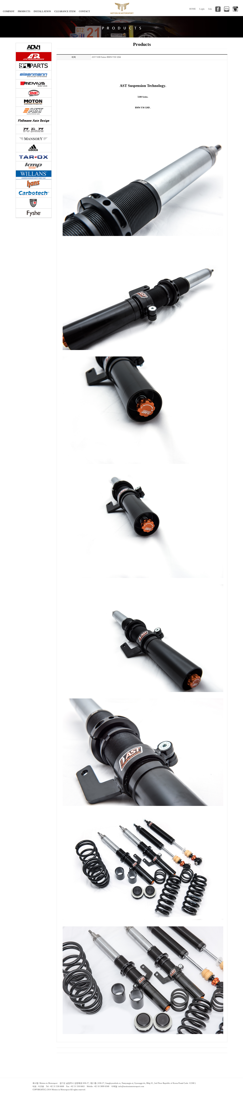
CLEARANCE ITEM (64, 11)
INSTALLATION (42, 11)
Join (210, 9)
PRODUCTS (24, 11)
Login (202, 9)
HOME (192, 9)
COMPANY (8, 11)
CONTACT (84, 11)
